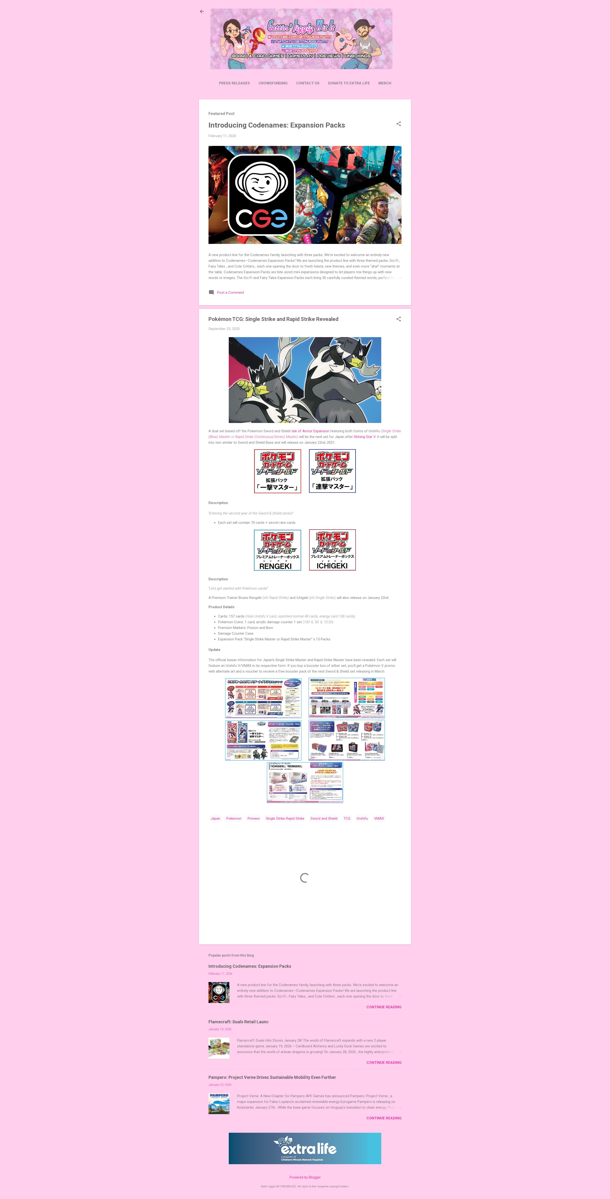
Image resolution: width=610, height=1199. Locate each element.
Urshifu (362, 818)
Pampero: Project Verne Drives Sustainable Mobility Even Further (272, 1077)
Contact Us (308, 83)
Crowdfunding (273, 83)
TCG (347, 818)
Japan (215, 818)
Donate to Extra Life (349, 83)
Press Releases (234, 83)
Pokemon (233, 818)
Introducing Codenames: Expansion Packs (276, 125)
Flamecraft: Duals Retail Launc (238, 1021)
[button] (399, 124)
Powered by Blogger (305, 1177)
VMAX (379, 818)
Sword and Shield (323, 818)
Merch (384, 83)
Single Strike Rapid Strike (285, 818)
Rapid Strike (244, 437)
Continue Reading (384, 1007)
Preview (254, 818)
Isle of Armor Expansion (310, 431)
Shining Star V (364, 437)
